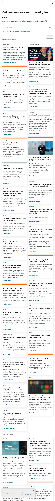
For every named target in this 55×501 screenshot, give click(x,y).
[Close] (33, 490)
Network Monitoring (25, 31)
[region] (19, 493)
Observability (15, 31)
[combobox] (26, 27)
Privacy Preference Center (26, 494)
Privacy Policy (13, 493)
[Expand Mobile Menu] (52, 3)
